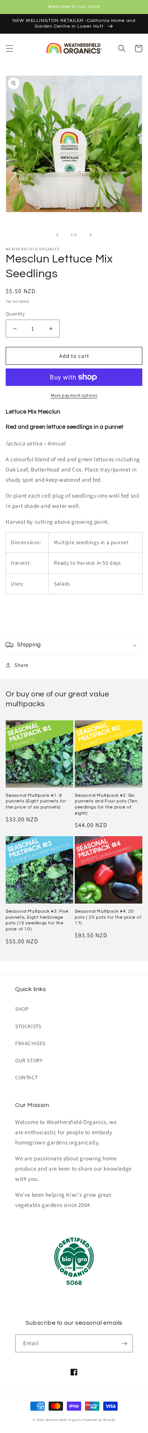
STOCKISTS (28, 1026)
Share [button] (21, 665)
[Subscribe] (124, 1343)
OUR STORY (29, 1060)
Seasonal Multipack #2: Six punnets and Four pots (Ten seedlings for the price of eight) (106, 804)
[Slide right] (90, 234)
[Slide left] (57, 234)
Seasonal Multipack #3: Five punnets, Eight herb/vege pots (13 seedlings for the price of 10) (37, 920)
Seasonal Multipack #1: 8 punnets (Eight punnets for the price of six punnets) (36, 801)
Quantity (15, 314)
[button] (9, 48)
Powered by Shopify (99, 1419)
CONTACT (26, 1077)
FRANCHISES (30, 1043)
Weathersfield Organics (64, 1419)
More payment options (74, 395)
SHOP (21, 1008)
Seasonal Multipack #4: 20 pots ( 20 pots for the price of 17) (108, 917)
